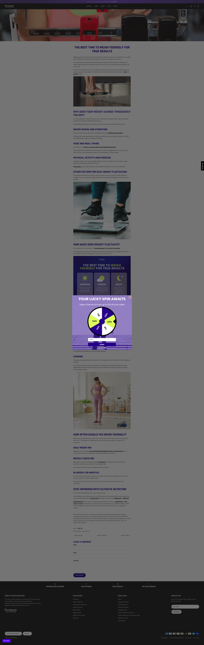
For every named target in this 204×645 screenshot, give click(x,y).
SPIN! (102, 344)
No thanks (102, 347)
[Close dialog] (130, 297)
